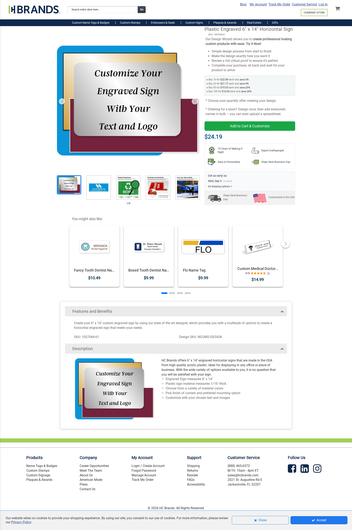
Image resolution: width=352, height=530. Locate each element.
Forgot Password (144, 470)
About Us (86, 475)
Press (84, 484)
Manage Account (144, 475)
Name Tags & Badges (41, 466)
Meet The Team (91, 470)
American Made (91, 480)
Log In (323, 4)
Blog (243, 4)
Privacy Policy (21, 522)
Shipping (193, 466)
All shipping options (220, 186)
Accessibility (196, 484)
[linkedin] (305, 469)
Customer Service (304, 4)
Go (141, 9)
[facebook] (292, 469)
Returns (192, 470)
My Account (258, 4)
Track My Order (279, 4)
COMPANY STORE (314, 12)
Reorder (192, 475)
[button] (164, 293)
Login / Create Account (148, 466)
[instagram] (317, 469)
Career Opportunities (94, 466)
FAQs (191, 480)
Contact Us (87, 489)
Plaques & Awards (39, 480)
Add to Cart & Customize (250, 126)
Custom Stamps (38, 470)
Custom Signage (38, 475)
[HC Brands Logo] (34, 8)
